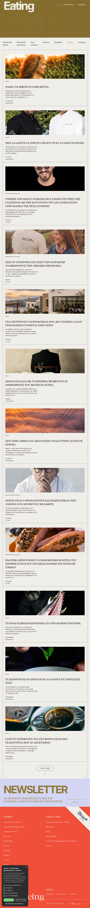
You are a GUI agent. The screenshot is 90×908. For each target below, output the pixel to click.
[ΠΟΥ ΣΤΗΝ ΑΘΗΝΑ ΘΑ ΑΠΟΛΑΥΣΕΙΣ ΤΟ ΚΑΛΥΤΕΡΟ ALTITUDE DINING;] (45, 420)
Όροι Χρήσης (51, 836)
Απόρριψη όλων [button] (21, 900)
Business (46, 42)
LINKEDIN (73, 894)
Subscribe (75, 802)
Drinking (81, 42)
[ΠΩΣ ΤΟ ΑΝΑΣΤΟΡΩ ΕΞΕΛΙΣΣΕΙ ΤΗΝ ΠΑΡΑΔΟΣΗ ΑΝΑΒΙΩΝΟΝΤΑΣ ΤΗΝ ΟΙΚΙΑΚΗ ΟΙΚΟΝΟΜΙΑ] (45, 242)
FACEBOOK (49, 894)
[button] (15, 904)
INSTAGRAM (61, 894)
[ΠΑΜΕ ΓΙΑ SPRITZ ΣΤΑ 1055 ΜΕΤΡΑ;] (45, 66)
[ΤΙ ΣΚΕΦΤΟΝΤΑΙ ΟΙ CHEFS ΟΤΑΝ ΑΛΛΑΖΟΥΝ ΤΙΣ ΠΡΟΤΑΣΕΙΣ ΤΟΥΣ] (45, 659)
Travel (6, 864)
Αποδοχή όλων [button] (9, 900)
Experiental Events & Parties (58, 822)
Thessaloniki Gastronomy (21, 43)
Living (6, 860)
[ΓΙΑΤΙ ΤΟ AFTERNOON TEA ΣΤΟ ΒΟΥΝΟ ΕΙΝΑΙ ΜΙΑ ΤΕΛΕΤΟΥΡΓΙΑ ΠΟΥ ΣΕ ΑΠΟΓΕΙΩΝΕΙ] (45, 718)
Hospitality (58, 42)
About (48, 831)
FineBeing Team (9, 103)
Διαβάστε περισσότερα (17, 882)
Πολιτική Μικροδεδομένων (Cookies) (61, 841)
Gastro (7, 81)
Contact (49, 846)
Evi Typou (7, 222)
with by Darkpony (75, 904)
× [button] (26, 867)
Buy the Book (68, 5)
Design (6, 855)
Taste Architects (34, 43)
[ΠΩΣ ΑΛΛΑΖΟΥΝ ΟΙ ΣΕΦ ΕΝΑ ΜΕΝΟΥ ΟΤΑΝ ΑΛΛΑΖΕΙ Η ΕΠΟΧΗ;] (45, 122)
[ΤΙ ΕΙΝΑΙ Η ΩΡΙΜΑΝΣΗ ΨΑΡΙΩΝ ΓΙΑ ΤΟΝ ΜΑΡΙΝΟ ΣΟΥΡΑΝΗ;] (45, 603)
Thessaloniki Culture (7, 43)
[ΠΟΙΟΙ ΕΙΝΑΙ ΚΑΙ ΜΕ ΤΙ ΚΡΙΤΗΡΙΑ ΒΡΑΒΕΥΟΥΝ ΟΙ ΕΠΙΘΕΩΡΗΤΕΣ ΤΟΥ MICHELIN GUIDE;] (45, 361)
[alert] (15, 885)
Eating (69, 42)
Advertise (50, 827)
